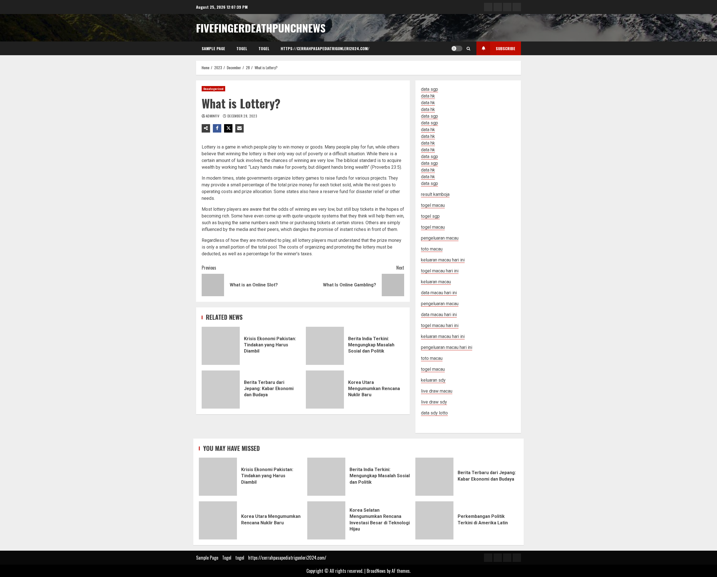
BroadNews (376, 570)
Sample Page (213, 48)
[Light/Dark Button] (456, 48)
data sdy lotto (434, 413)
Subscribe (505, 48)
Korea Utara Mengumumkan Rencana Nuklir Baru (325, 389)
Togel (241, 48)
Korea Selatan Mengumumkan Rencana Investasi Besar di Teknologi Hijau (326, 520)
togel (264, 48)
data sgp (429, 89)
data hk (428, 96)
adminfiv (213, 115)
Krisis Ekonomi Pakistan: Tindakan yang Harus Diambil (221, 346)
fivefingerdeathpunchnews (260, 28)
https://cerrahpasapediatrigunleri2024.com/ (325, 48)
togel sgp (430, 216)
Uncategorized (213, 89)
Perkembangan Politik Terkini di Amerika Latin (434, 520)
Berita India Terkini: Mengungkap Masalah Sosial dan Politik (325, 346)
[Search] (468, 48)
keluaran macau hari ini (443, 336)
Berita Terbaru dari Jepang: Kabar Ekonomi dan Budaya (221, 389)
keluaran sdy (433, 380)
